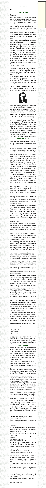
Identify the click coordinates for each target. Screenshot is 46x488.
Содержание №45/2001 (32, 0)
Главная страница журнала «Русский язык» (25, 0)
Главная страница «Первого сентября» (15, 0)
